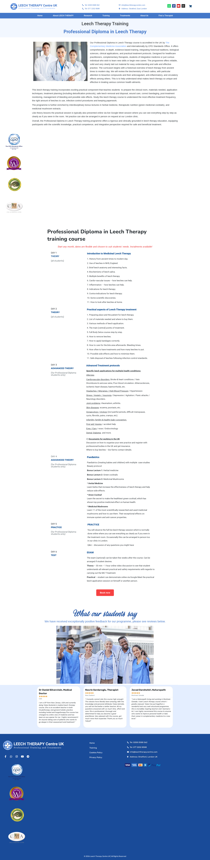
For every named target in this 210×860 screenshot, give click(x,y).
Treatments (125, 15)
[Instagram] (183, 6)
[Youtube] (178, 6)
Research (88, 15)
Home (40, 15)
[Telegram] (28, 756)
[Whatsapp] (169, 6)
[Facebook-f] (174, 6)
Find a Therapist (166, 15)
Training (106, 15)
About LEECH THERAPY (63, 15)
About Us (144, 15)
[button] (36, 707)
